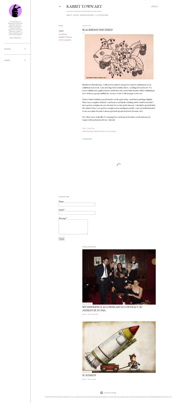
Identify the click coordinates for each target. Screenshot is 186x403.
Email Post (91, 128)
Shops (76, 15)
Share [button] (61, 26)
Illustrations (101, 15)
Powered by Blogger (110, 393)
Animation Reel (87, 15)
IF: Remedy (89, 375)
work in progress (65, 40)
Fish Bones (63, 34)
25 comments (92, 379)
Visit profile (15, 38)
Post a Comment (93, 314)
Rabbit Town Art (84, 6)
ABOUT (69, 15)
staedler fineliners (65, 37)
